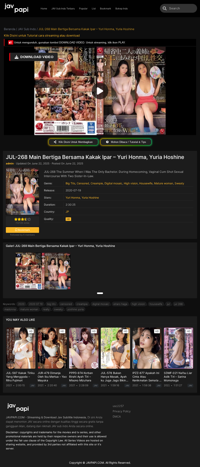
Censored (83, 183)
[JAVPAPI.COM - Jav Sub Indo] (19, 9)
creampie (82, 304)
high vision (138, 304)
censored (66, 304)
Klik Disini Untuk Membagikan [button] (75, 142)
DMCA (117, 416)
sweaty (58, 309)
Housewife (146, 183)
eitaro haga (120, 304)
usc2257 (118, 406)
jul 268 (178, 304)
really (46, 309)
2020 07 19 (36, 304)
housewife (156, 304)
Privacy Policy (122, 411)
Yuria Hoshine (90, 197)
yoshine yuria (75, 309)
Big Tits (70, 183)
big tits (51, 304)
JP (67, 211)
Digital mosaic (113, 183)
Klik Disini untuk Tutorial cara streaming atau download (42, 35)
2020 (21, 304)
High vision (131, 183)
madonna (10, 309)
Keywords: (9, 304)
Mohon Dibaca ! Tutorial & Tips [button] (128, 142)
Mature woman (163, 183)
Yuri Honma (73, 197)
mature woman (29, 309)
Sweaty (179, 183)
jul (168, 304)
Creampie (97, 183)
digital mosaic (100, 304)
